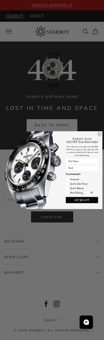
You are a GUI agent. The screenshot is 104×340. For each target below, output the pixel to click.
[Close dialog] (99, 134)
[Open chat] (86, 322)
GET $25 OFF (81, 200)
